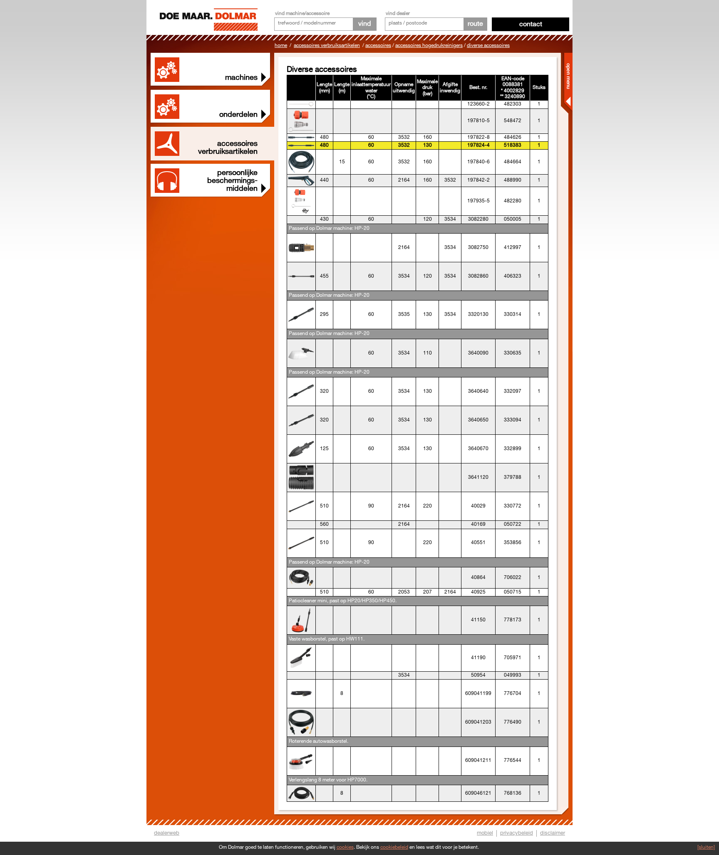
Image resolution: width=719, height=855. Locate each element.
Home (281, 45)
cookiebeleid (394, 847)
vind (364, 24)
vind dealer (398, 13)
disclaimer (552, 832)
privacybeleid (516, 832)
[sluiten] (706, 847)
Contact (530, 24)
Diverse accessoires (488, 45)
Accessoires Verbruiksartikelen (327, 45)
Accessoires (378, 45)
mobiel (485, 832)
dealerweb (166, 832)
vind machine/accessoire (302, 13)
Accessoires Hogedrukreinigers (429, 45)
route (475, 24)
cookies (345, 847)
